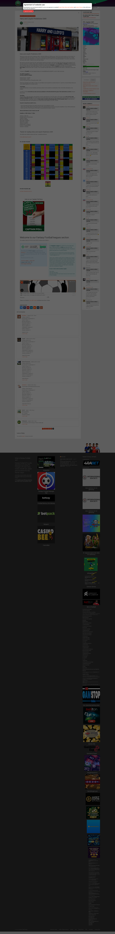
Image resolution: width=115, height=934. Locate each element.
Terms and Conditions (69, 7)
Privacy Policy (61, 7)
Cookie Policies (79, 7)
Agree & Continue (28, 11)
